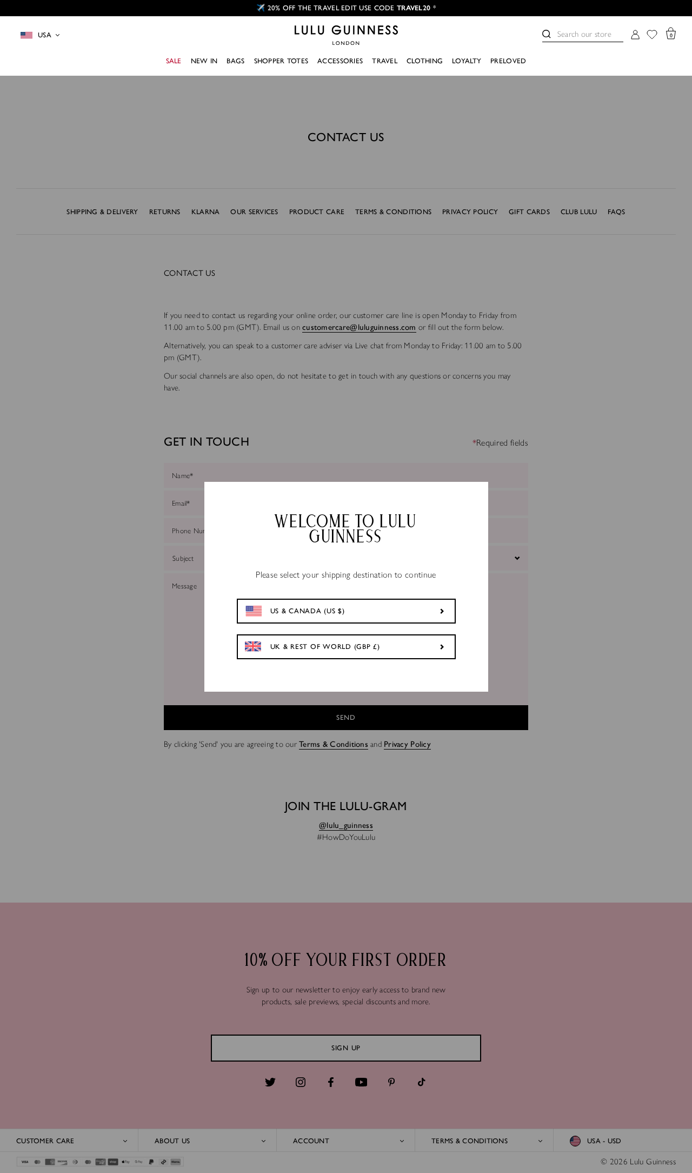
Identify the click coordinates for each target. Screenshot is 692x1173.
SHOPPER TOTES (281, 61)
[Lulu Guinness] (346, 35)
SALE (174, 61)
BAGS (235, 61)
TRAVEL (384, 61)
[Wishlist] (652, 35)
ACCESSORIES (340, 61)
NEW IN (204, 61)
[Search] (546, 34)
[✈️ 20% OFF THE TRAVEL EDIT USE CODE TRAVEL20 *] (346, 8)
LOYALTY (466, 61)
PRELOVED (508, 61)
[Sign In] (635, 35)
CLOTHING (425, 61)
